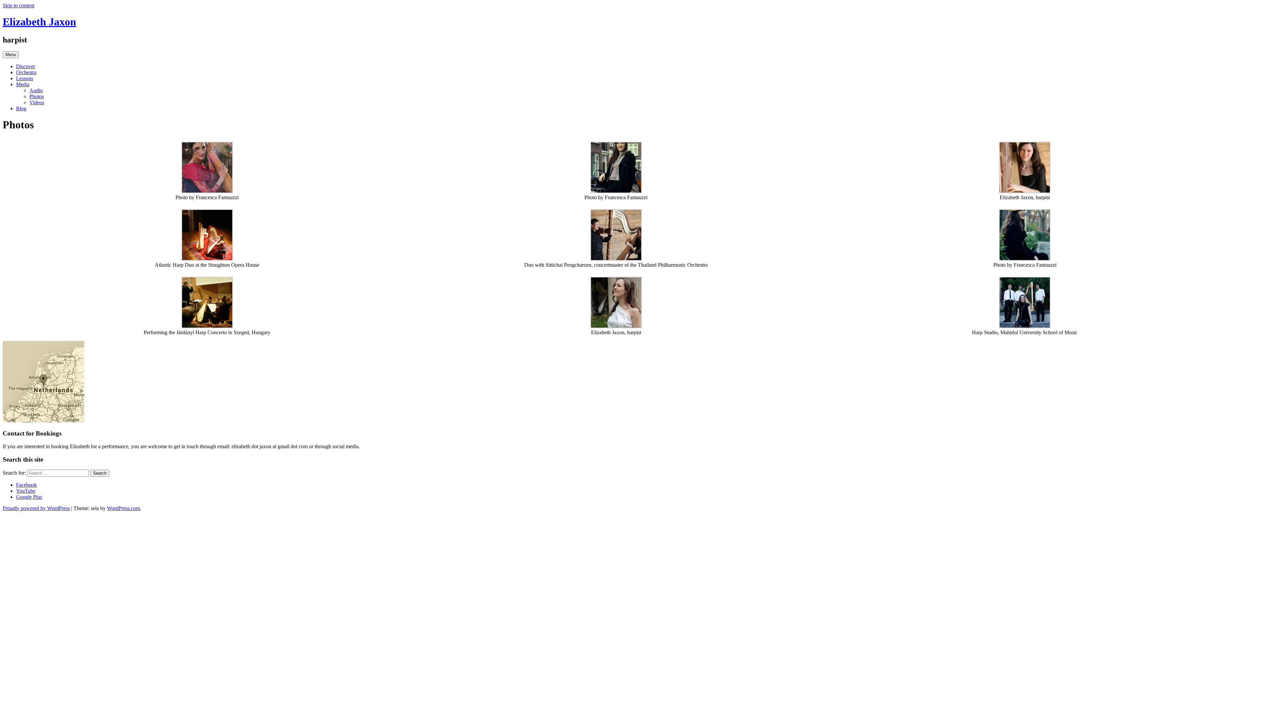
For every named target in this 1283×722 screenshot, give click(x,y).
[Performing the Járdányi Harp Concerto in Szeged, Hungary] (207, 326)
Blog (21, 108)
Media (22, 84)
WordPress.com (123, 508)
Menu (10, 54)
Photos (36, 96)
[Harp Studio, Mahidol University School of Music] (1024, 326)
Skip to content (18, 5)
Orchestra (26, 72)
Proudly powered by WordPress (36, 508)
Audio (36, 90)
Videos (36, 102)
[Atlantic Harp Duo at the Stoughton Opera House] (207, 259)
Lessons (24, 78)
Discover (25, 66)
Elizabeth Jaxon (39, 22)
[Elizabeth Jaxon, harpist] (1024, 191)
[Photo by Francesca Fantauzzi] (207, 191)
